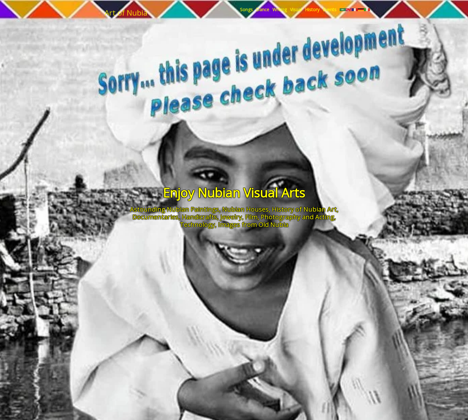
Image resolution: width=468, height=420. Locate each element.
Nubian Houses (245, 209)
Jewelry (231, 217)
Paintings (205, 209)
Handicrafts (199, 217)
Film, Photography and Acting (289, 217)
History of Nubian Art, (305, 209)
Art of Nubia (125, 12)
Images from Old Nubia (253, 224)
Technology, (198, 224)
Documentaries (155, 217)
